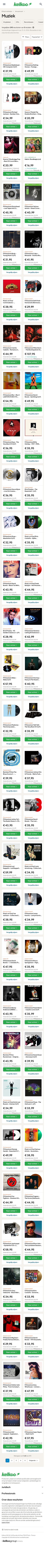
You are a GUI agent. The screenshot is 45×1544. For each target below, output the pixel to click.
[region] (22, 21)
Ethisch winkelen (7, 11)
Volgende (32, 1460)
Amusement (19, 11)
